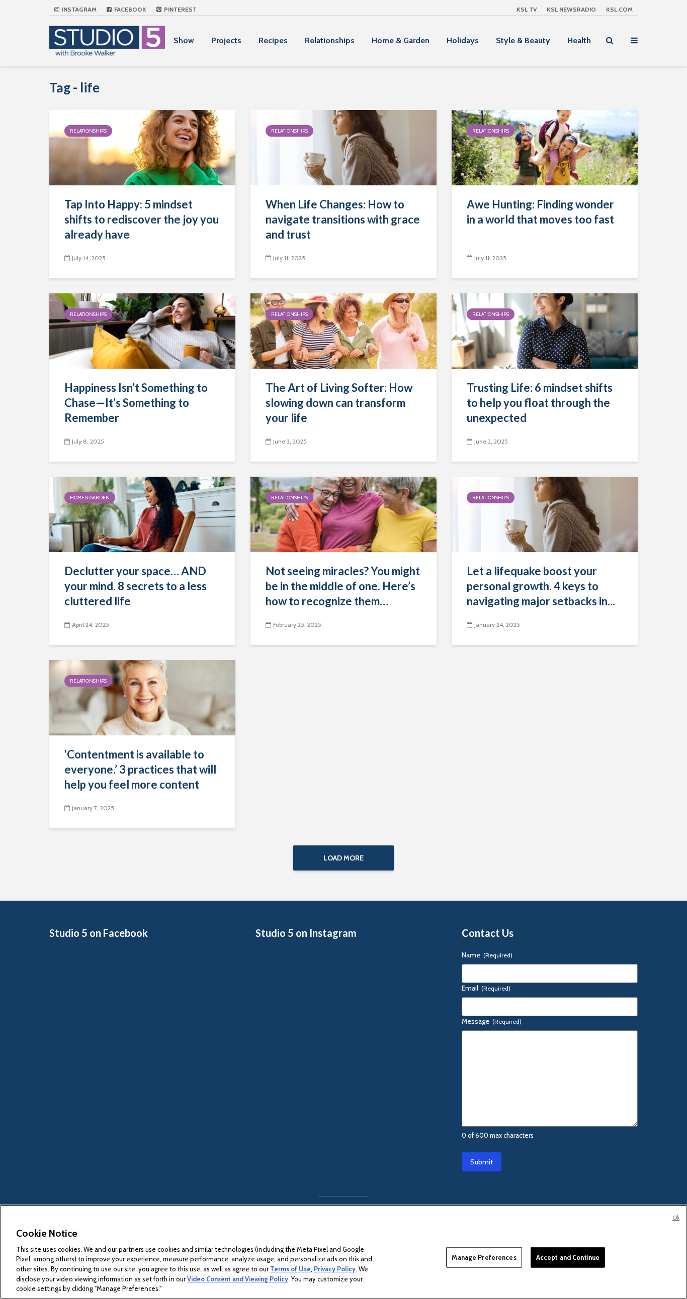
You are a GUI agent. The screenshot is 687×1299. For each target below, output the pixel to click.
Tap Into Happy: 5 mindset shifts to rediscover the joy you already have (141, 219)
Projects (226, 40)
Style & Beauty (523, 40)
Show (184, 40)
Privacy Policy (335, 1269)
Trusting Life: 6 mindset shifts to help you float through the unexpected (540, 402)
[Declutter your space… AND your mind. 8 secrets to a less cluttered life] (142, 513)
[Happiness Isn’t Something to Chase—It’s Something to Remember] (142, 330)
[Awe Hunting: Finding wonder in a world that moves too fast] (545, 147)
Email (486, 988)
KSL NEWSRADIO (571, 9)
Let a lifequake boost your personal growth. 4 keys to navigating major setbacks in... (541, 586)
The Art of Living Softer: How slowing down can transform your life (339, 402)
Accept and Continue (567, 1257)
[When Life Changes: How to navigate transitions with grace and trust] (343, 147)
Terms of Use (290, 1269)
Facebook (129, 9)
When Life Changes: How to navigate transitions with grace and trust (343, 219)
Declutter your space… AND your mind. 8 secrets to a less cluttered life (135, 586)
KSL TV (527, 9)
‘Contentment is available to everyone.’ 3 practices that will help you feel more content (140, 769)
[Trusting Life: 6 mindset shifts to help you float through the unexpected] (545, 330)
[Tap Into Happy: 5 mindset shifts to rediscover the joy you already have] (142, 147)
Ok (675, 1217)
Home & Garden (401, 40)
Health (579, 40)
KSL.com (619, 9)
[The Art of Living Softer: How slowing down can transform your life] (343, 330)
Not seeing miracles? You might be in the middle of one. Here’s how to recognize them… (343, 586)
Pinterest (179, 9)
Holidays (463, 40)
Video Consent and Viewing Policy (237, 1279)
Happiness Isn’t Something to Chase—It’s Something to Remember (136, 402)
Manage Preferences (484, 1257)
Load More (343, 857)
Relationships (330, 40)
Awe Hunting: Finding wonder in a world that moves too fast (540, 211)
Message (492, 1021)
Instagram (78, 9)
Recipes (273, 40)
